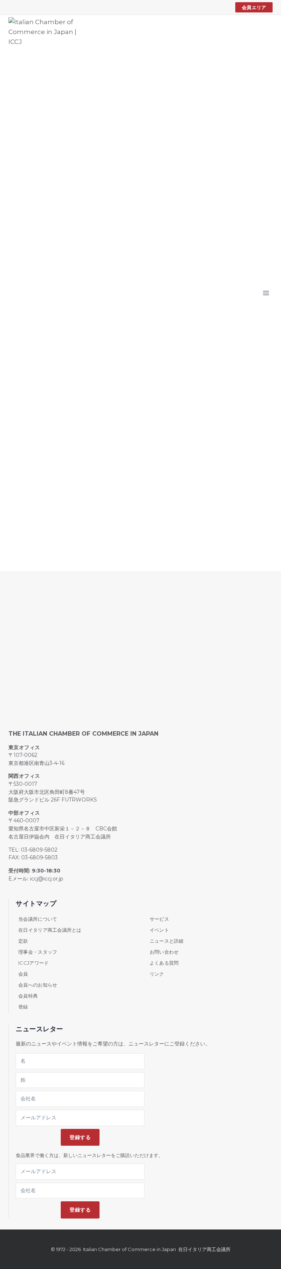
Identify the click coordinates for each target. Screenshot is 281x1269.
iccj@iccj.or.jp (46, 878)
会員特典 (28, 996)
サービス (159, 919)
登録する (80, 1137)
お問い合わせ (164, 952)
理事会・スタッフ (37, 952)
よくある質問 (164, 963)
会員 (23, 974)
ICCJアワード (33, 963)
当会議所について (37, 919)
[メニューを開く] (266, 293)
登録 (23, 1007)
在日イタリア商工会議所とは (49, 930)
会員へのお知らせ (37, 985)
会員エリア (254, 7)
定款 (23, 941)
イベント (159, 930)
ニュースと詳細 (167, 941)
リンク (157, 974)
